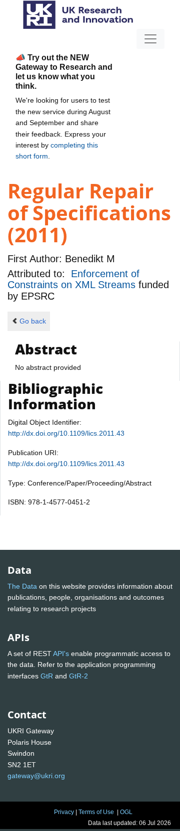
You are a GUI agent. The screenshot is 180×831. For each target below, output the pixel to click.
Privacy (64, 812)
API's (61, 654)
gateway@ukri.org (36, 776)
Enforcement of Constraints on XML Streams (74, 279)
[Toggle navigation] (150, 39)
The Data (22, 586)
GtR (46, 676)
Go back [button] (33, 321)
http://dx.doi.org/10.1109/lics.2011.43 (66, 433)
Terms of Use (96, 812)
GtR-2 (78, 676)
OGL (126, 812)
